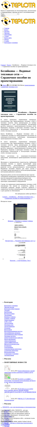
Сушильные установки (11, 353)
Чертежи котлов (9, 307)
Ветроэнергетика (9, 352)
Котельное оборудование (12, 309)
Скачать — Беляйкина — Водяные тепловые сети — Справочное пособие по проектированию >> (18, 197)
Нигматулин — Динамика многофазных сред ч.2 (20, 241)
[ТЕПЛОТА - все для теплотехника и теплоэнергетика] (18, 9)
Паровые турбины (10, 317)
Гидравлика (7, 345)
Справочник (4, 87)
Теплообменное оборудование (13, 334)
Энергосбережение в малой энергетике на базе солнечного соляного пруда (19, 371)
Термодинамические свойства (13, 337)
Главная (3, 65)
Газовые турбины (9, 318)
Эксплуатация (8, 323)
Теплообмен (8, 315)
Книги (9, 65)
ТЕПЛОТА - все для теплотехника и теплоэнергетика (19, 407)
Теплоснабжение (9, 326)
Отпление (7, 328)
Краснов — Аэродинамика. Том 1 (20, 260)
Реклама (6, 426)
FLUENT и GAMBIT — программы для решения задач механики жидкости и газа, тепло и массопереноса (20, 380)
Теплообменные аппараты (12, 333)
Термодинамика (9, 320)
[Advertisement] (18, 46)
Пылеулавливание (10, 339)
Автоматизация (9, 355)
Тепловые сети (8, 325)
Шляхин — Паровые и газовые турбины (20, 221)
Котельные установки (11, 305)
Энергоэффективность (11, 342)
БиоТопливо (8, 312)
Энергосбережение (10, 341)
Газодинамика (8, 347)
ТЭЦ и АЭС (8, 321)
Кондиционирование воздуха (13, 331)
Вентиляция (8, 329)
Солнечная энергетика (11, 350)
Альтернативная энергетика (12, 349)
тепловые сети (13, 87)
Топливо (7, 310)
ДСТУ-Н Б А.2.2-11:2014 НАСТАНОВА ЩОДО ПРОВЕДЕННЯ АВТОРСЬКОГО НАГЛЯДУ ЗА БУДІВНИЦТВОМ (20, 390)
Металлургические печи (11, 344)
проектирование (30, 85)
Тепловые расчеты (10, 336)
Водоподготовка (9, 313)
